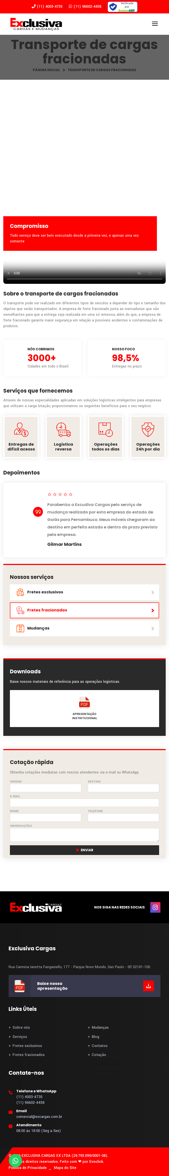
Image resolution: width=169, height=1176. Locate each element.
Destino (94, 781)
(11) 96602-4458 (86, 6)
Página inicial (46, 70)
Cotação (99, 1054)
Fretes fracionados (46, 610)
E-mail (15, 796)
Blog (95, 1036)
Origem (16, 781)
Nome (14, 811)
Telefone (95, 811)
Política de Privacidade (28, 1167)
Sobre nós (21, 1027)
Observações (21, 826)
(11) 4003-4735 (49, 6)
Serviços (20, 1036)
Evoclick (96, 1161)
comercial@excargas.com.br (39, 1116)
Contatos (100, 1045)
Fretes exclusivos (44, 592)
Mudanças (38, 628)
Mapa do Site (65, 1167)
